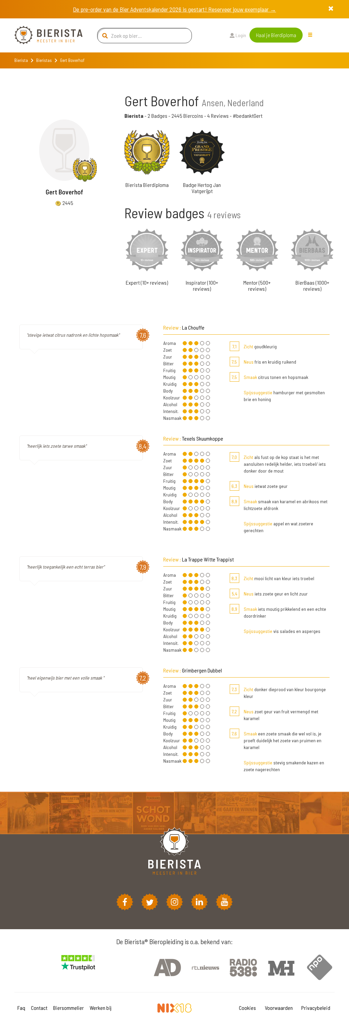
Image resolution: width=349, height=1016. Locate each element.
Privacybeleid (315, 1007)
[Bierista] (43, 35)
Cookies (247, 1007)
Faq (21, 1007)
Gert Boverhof (64, 192)
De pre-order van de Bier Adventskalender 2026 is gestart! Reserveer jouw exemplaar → (174, 9)
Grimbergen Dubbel (202, 670)
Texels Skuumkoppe (202, 438)
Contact (39, 1007)
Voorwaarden (279, 1007)
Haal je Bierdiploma (276, 35)
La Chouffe (193, 327)
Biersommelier (68, 1007)
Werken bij (100, 1007)
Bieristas (44, 60)
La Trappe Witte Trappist (208, 559)
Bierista (21, 60)
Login (240, 35)
